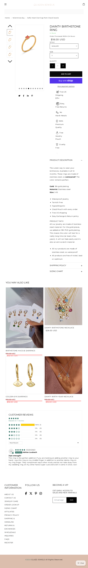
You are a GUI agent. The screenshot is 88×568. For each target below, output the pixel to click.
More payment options (66, 86)
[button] (14, 425)
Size (51, 52)
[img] (20, 450)
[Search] (81, 11)
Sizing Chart (56, 271)
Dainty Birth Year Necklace (59, 397)
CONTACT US (10, 498)
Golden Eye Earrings (17, 397)
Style (52, 42)
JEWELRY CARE (11, 501)
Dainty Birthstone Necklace (59, 328)
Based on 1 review (16, 421)
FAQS (6, 539)
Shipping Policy (58, 265)
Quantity (53, 61)
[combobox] (44, 11)
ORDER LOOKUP (11, 505)
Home (7, 18)
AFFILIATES (9, 512)
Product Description (61, 160)
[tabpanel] (29, 57)
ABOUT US (9, 494)
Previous (10, 27)
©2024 (28, 560)
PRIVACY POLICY (11, 515)
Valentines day (19, 18)
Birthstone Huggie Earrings (20, 351)
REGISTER (8, 543)
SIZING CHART (10, 508)
